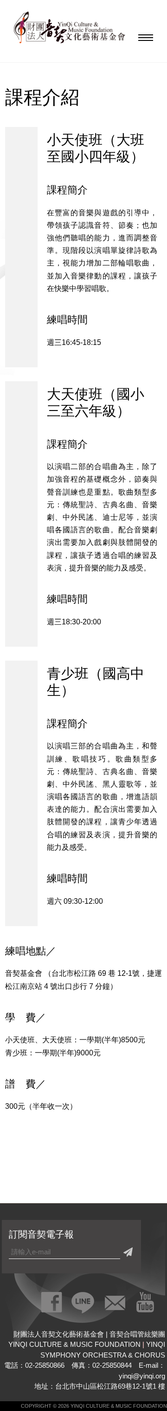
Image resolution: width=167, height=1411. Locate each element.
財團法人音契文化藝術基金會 (69, 30)
